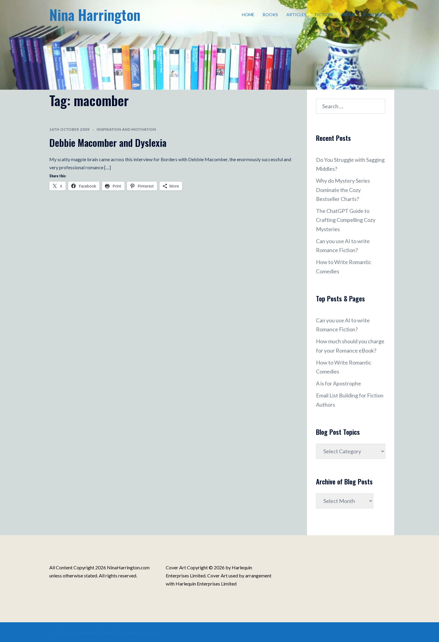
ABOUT (348, 14)
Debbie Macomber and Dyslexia (107, 142)
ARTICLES (296, 14)
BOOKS (270, 14)
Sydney (151, 632)
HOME (248, 14)
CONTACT (375, 14)
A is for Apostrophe (338, 383)
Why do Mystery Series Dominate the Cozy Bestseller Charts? (343, 189)
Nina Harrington (94, 14)
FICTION (323, 14)
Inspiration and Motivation (126, 129)
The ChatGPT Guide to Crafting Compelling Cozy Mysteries (345, 220)
